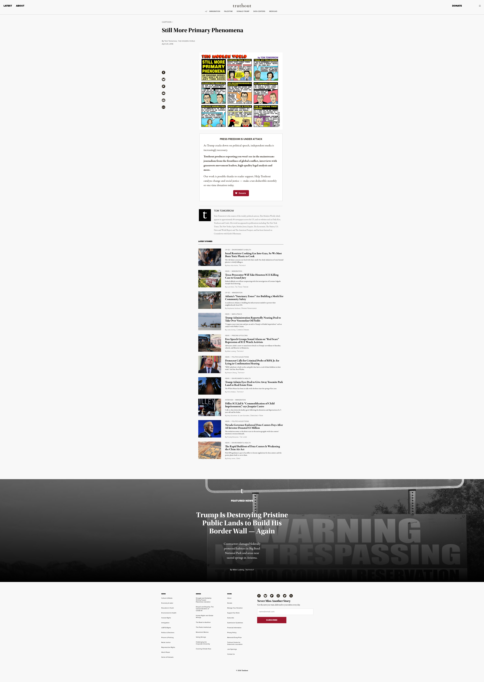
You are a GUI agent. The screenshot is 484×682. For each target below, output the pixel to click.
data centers (259, 11)
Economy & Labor (167, 603)
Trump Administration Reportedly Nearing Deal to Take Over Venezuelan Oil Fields (253, 319)
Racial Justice (166, 642)
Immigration (214, 11)
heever (243, 437)
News (227, 271)
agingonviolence (249, 308)
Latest (8, 6)
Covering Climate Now (203, 649)
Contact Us (231, 654)
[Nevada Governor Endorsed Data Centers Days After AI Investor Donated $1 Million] (209, 429)
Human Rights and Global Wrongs (204, 616)
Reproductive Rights (168, 647)
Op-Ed (227, 250)
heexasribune (241, 287)
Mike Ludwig (231, 351)
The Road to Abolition (203, 622)
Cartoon (166, 22)
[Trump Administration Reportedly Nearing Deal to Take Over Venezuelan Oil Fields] (209, 321)
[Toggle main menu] (473, 5)
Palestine (228, 11)
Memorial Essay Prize (234, 637)
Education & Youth (167, 608)
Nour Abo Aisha (232, 265)
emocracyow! (256, 416)
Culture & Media (166, 598)
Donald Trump (243, 11)
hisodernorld (186, 41)
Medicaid (273, 11)
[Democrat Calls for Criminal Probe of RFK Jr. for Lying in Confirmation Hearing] (209, 364)
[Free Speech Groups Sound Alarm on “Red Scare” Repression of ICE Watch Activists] (209, 343)
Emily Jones (231, 458)
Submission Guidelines (235, 623)
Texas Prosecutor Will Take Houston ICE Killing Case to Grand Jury (251, 276)
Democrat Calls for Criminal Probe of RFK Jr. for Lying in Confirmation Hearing (252, 362)
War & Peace (237, 314)
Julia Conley (231, 330)
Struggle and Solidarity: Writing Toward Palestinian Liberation (204, 600)
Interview (229, 400)
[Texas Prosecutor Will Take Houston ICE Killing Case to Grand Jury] (209, 278)
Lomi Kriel (230, 287)
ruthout (242, 265)
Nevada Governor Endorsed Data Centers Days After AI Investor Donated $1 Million (254, 426)
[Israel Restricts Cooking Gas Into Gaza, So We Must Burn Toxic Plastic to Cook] (209, 257)
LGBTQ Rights (166, 627)
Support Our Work (233, 613)
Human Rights (166, 618)
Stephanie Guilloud (233, 308)
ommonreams (242, 330)
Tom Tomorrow (170, 41)
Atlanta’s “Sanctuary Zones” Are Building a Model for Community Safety (254, 297)
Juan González (244, 415)
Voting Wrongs (201, 637)
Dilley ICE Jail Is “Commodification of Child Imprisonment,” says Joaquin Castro (250, 405)
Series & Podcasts (167, 657)
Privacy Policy (231, 632)
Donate (457, 6)
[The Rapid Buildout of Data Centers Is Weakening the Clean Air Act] (209, 450)
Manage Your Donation (235, 608)
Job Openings (232, 649)
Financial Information (234, 627)
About (20, 6)
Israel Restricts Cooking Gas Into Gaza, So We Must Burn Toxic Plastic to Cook (253, 255)
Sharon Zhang (232, 373)
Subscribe (230, 618)
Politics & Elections (240, 357)
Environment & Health (241, 250)
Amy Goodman (232, 415)
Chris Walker (231, 392)
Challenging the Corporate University (203, 643)
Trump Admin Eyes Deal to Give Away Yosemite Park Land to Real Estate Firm (254, 383)
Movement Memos (202, 632)
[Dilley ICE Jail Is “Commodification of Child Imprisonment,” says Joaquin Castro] (209, 407)
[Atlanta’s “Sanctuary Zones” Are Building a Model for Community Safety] (209, 300)
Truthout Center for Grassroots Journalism (235, 643)
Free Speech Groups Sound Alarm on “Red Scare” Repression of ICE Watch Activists (252, 340)
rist (238, 458)
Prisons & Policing (240, 335)
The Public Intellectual (203, 627)
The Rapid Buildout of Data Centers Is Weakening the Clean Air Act (252, 448)
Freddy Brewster (233, 437)
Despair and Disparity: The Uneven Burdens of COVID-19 (205, 609)
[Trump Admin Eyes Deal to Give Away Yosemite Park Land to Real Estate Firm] (209, 386)
